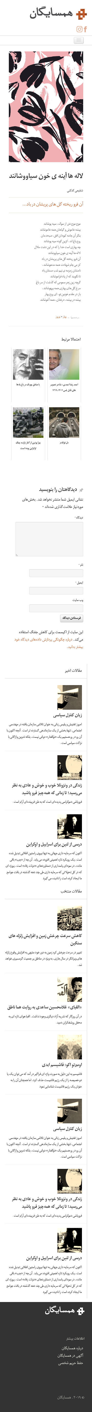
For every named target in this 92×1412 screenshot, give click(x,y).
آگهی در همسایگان (70, 1356)
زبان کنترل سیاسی (67, 716)
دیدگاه (79, 518)
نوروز (58, 317)
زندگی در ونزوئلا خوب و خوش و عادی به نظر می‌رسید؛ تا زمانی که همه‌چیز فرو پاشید (47, 789)
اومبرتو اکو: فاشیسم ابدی (62, 1065)
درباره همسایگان (72, 1349)
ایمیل (79, 583)
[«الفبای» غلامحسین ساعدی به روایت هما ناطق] (45, 989)
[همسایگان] (46, 12)
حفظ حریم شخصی (70, 1363)
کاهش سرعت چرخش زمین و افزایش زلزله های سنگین (45, 940)
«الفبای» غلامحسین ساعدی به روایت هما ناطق (44, 1008)
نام (81, 565)
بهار (65, 317)
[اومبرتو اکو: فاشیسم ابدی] (45, 1047)
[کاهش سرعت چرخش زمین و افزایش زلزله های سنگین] (45, 918)
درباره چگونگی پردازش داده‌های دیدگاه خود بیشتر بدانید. (48, 644)
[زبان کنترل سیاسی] (45, 697)
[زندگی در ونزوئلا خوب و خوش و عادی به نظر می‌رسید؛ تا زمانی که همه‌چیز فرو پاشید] (45, 767)
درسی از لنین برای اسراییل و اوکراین (54, 845)
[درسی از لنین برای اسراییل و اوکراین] (45, 826)
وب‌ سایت (77, 600)
